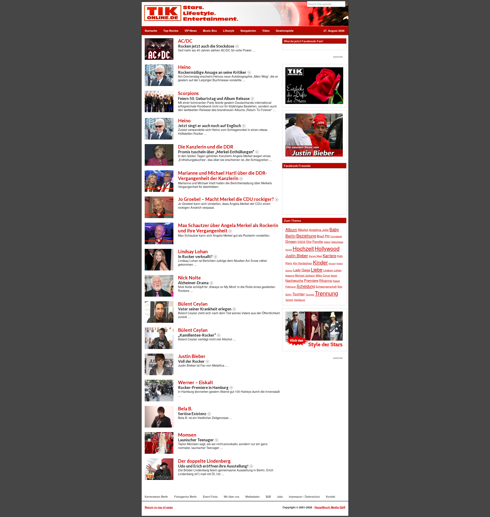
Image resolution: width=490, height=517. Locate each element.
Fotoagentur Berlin (185, 496)
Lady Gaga (301, 269)
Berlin (290, 236)
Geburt (327, 241)
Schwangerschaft (326, 286)
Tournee (309, 294)
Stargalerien (248, 30)
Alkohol (303, 229)
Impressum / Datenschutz (304, 496)
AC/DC (206, 43)
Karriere (329, 255)
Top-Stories (170, 30)
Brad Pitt (323, 236)
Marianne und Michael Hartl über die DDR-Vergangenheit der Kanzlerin (222, 175)
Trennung (326, 293)
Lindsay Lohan (195, 254)
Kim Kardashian (302, 263)
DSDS (301, 242)
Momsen (196, 437)
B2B (268, 496)
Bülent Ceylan (204, 306)
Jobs (280, 496)
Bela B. (192, 411)
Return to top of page (159, 507)
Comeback (336, 236)
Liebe (317, 269)
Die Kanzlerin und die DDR (216, 149)
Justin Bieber (191, 358)
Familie (317, 241)
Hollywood (327, 248)
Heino (212, 69)
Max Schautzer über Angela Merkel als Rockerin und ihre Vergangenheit (228, 228)
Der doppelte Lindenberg (213, 463)
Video (264, 30)
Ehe (309, 241)
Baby (334, 229)
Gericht (288, 249)
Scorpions (214, 95)
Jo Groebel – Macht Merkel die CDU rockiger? (226, 199)
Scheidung (306, 286)
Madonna (289, 275)
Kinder (320, 262)
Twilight (289, 299)
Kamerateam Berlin (156, 496)
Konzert (332, 263)
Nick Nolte (193, 280)
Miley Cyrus (323, 275)
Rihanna (325, 280)
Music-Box (208, 30)
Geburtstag (337, 242)
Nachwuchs (294, 280)
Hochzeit (303, 248)
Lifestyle (227, 30)
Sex (339, 286)
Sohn (288, 294)
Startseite (151, 30)
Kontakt (330, 496)
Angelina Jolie (319, 229)
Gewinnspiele (285, 30)
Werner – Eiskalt (203, 385)
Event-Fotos (210, 496)
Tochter (298, 294)
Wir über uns (231, 496)
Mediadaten (252, 496)
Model (334, 275)
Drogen (291, 241)
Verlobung (299, 300)
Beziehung (306, 236)
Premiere (311, 280)
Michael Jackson (305, 275)
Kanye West (315, 256)
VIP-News (191, 30)
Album (291, 229)
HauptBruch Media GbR (329, 507)
